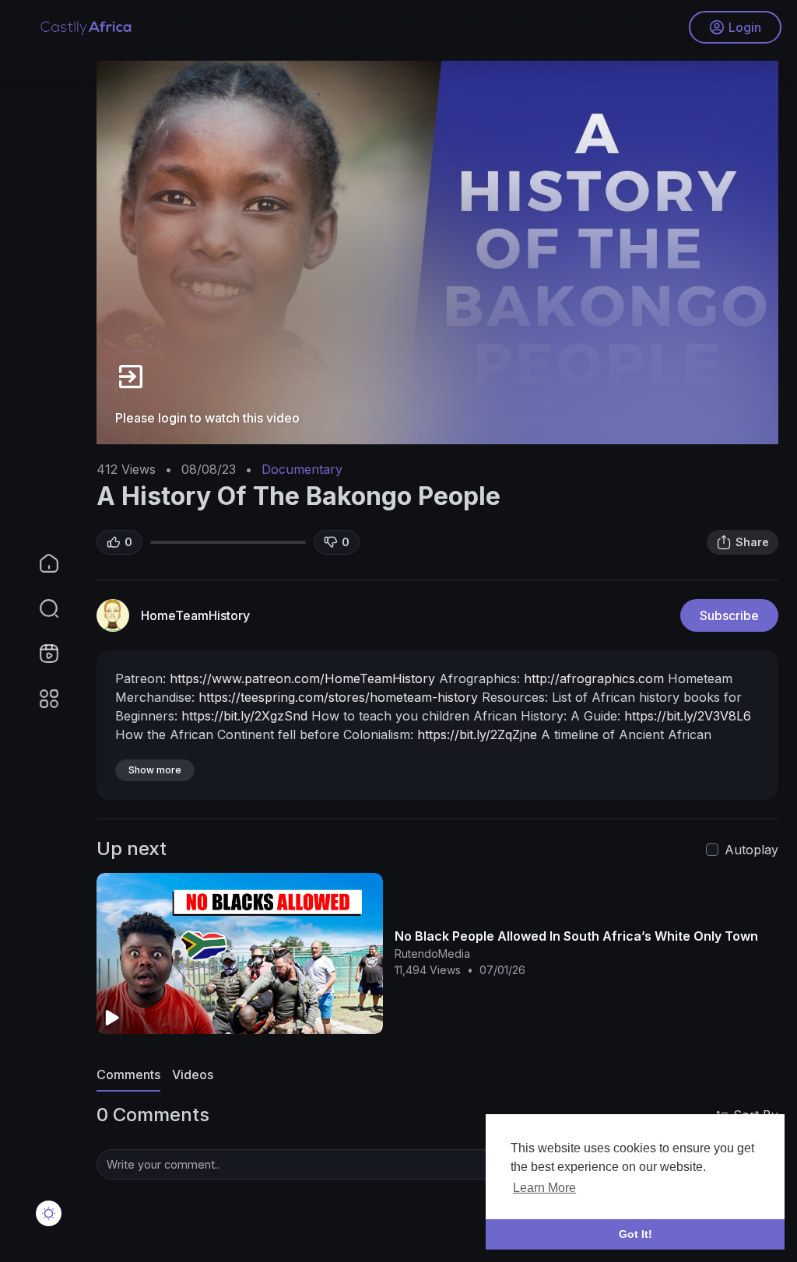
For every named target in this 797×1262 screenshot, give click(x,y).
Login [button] (745, 27)
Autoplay (751, 849)
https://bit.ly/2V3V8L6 (687, 716)
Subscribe (729, 615)
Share (752, 542)
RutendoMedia (432, 953)
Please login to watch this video (207, 418)
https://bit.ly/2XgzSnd (244, 716)
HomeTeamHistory (195, 615)
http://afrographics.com (594, 678)
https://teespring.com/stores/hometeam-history (338, 697)
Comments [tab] (128, 1074)
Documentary (302, 469)
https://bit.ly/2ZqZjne (477, 734)
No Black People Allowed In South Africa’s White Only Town (576, 936)
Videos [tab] (192, 1074)
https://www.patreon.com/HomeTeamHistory (302, 678)
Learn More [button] (544, 1187)
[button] (39, 608)
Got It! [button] (635, 1234)
